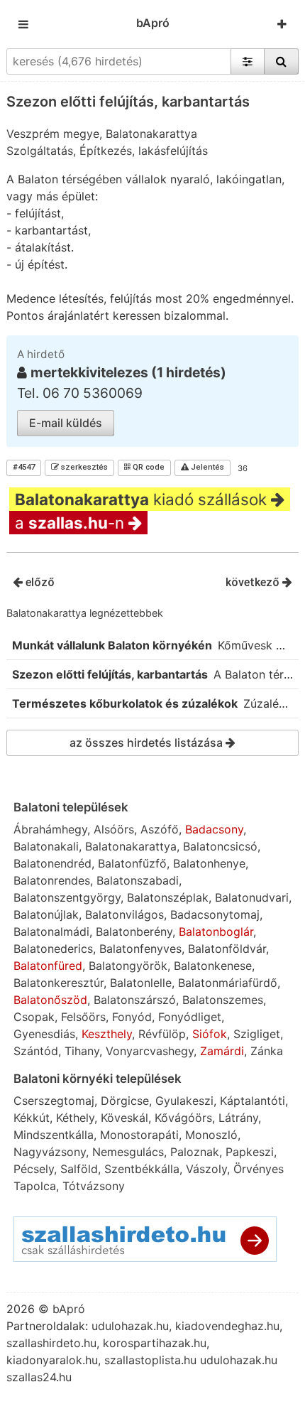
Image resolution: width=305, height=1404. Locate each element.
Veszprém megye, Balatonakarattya (101, 133)
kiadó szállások (143, 499)
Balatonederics (53, 948)
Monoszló (211, 1135)
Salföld (79, 1169)
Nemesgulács (128, 1152)
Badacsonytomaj (215, 914)
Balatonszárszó (135, 1000)
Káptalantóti (252, 1101)
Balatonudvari (252, 897)
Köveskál (124, 1118)
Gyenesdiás (44, 1034)
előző (39, 582)
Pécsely (33, 1169)
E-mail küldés (65, 423)
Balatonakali (46, 846)
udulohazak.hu (130, 1326)
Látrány (238, 1118)
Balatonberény (134, 931)
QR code (148, 467)
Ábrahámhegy (50, 829)
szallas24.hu (39, 1377)
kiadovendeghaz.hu (227, 1326)
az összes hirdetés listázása (148, 742)
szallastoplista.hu (150, 1360)
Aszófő (159, 829)
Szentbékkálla (141, 1169)
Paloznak (194, 1152)
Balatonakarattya (131, 846)
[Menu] (23, 24)
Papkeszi (250, 1152)
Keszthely (107, 1034)
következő (254, 582)
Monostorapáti (139, 1135)
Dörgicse (125, 1101)
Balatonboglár (216, 931)
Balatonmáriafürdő (227, 983)
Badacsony (214, 829)
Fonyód (132, 1017)
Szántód (35, 1051)
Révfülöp (162, 1034)
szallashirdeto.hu (51, 1343)
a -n (71, 522)
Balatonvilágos (124, 914)
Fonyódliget (189, 1017)
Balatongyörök (128, 965)
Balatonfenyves (140, 948)
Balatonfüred (47, 965)
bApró (153, 23)
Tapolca (34, 1186)
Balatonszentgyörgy (67, 897)
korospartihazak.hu (154, 1343)
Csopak (34, 1017)
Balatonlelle (141, 983)
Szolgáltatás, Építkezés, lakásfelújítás (107, 151)
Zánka (266, 1051)
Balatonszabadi (137, 880)
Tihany (82, 1051)
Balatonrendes (51, 880)
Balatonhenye (209, 863)
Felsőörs (83, 1017)
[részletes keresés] (248, 61)
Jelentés (206, 467)
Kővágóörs (183, 1118)
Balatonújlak (46, 914)
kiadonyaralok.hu (52, 1360)
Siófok (209, 1034)
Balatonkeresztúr (58, 983)
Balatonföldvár (227, 948)
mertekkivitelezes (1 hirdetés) (128, 372)
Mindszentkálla (53, 1135)
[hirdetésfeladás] (282, 24)
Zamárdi (222, 1051)
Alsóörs (114, 829)
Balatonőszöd (50, 1000)
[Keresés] (281, 61)
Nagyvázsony (49, 1152)
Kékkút (31, 1118)
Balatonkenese (213, 965)
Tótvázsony (93, 1186)
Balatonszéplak (168, 897)
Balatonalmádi (51, 931)
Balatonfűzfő (132, 863)
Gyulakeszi (184, 1101)
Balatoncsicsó (220, 846)
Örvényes (258, 1169)
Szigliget (256, 1034)
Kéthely (75, 1118)
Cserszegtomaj (53, 1101)
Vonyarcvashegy (150, 1051)
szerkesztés (83, 467)
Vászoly (206, 1169)
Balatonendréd (52, 863)
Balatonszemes (222, 1000)
